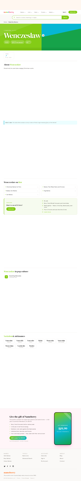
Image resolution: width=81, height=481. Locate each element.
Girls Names (7, 455)
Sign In (64, 12)
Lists (29, 12)
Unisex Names (7, 461)
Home (5, 22)
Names (22, 12)
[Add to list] (43, 35)
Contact (62, 461)
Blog (61, 455)
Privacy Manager (25, 478)
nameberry (10, 472)
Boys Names (7, 458)
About (61, 458)
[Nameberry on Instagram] (13, 466)
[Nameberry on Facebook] (7, 466)
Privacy (18, 478)
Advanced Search (27, 458)
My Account (44, 461)
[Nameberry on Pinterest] (10, 466)
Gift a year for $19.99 (18, 438)
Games (51, 12)
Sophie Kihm (8, 30)
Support (32, 478)
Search (65, 17)
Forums (43, 12)
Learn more (47, 212)
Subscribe (73, 12)
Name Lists (25, 455)
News (35, 12)
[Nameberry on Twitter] (4, 466)
